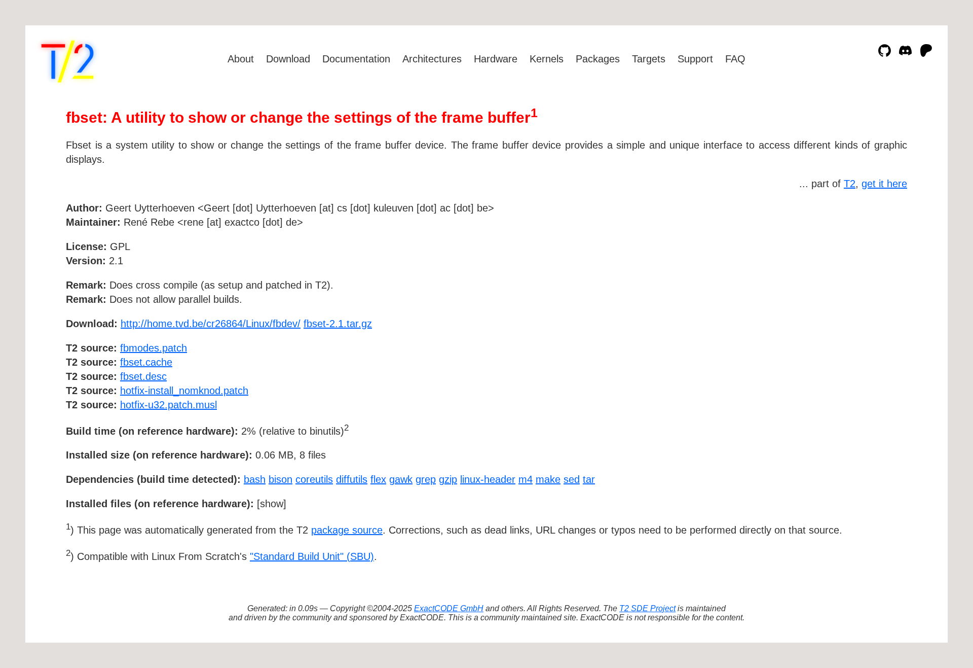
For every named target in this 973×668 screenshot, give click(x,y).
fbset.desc (143, 376)
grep (426, 479)
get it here (884, 183)
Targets (648, 58)
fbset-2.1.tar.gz (338, 323)
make (548, 479)
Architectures (432, 58)
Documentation (356, 58)
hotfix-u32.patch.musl (168, 404)
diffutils (351, 479)
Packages (598, 58)
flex (378, 479)
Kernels (547, 58)
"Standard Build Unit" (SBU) (312, 556)
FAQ (735, 58)
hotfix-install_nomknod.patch (184, 390)
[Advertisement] (876, 267)
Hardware (495, 58)
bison (280, 479)
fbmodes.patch (153, 348)
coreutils (314, 479)
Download (288, 58)
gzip (448, 479)
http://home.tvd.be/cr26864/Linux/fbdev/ (211, 323)
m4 (525, 479)
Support (695, 58)
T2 (849, 183)
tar (589, 479)
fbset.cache (146, 362)
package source (347, 530)
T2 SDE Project (647, 608)
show (271, 503)
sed (572, 479)
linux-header (487, 479)
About (241, 58)
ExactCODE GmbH (448, 608)
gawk (401, 479)
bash (255, 479)
